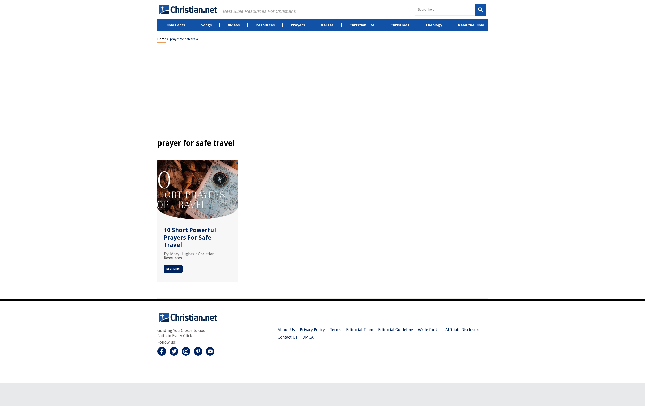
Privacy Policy (312, 329)
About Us (286, 329)
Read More (173, 269)
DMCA (308, 337)
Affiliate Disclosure (462, 329)
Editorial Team (359, 329)
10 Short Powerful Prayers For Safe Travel (190, 237)
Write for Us (429, 329)
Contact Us (287, 337)
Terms (335, 329)
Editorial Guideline (395, 329)
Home (161, 39)
